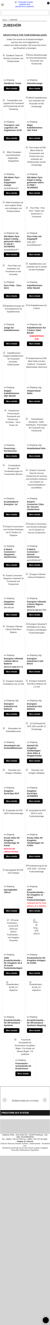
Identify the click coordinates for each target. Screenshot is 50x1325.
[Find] (47, 12)
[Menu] (2, 5)
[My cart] (46, 4)
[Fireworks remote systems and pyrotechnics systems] (24, 4)
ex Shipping (9, 80)
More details (11, 88)
